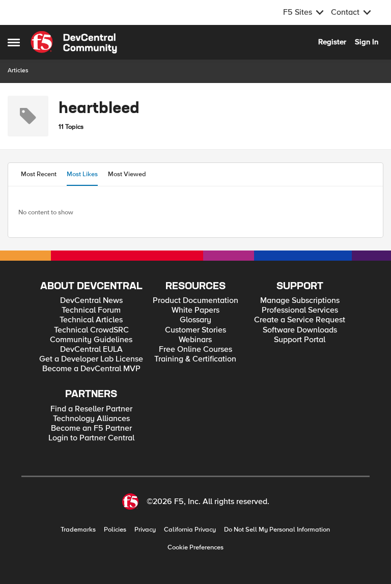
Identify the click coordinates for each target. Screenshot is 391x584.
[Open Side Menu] (14, 42)
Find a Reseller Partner (91, 409)
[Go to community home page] (73, 42)
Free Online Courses (195, 349)
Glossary (195, 320)
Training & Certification (195, 359)
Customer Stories (195, 330)
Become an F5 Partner (91, 428)
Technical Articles (91, 320)
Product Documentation (195, 300)
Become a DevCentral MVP (91, 369)
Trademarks (78, 530)
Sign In (366, 41)
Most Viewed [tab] (127, 174)
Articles (18, 70)
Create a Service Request (299, 320)
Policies (115, 530)
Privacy (145, 530)
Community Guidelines (91, 340)
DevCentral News (91, 300)
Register (332, 41)
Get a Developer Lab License (91, 359)
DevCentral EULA (91, 349)
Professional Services (300, 310)
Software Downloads (300, 330)
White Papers (195, 310)
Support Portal (299, 340)
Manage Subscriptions (300, 300)
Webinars (195, 340)
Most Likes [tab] (82, 174)
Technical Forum (91, 310)
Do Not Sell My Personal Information (277, 530)
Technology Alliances (91, 419)
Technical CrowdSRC (91, 330)
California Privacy (190, 530)
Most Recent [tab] (39, 174)
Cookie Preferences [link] (195, 547)
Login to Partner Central (91, 438)
